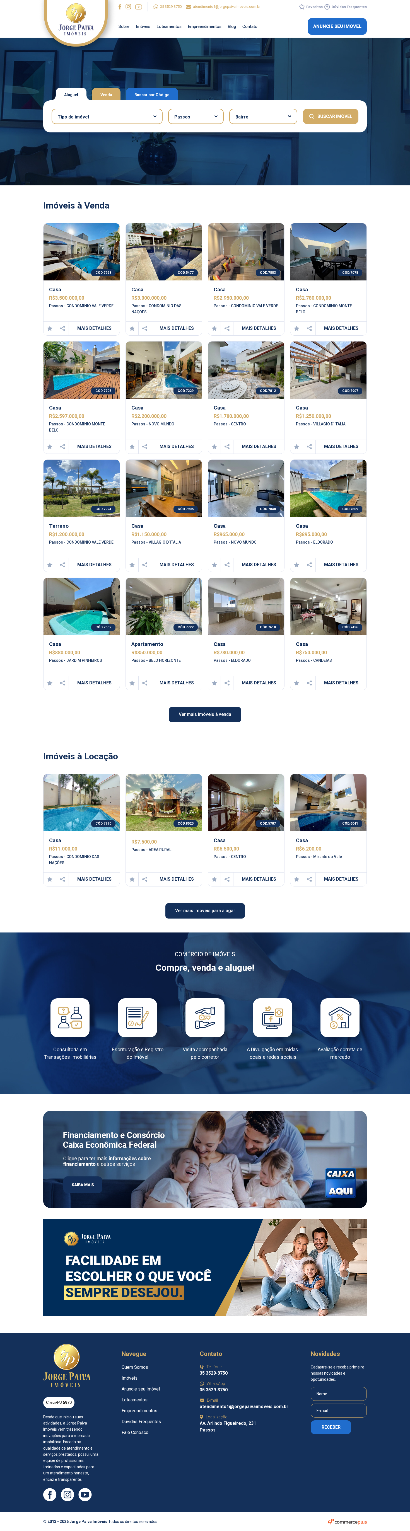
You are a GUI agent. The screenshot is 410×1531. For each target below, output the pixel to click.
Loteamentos (169, 27)
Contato (249, 27)
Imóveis (143, 27)
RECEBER (331, 1427)
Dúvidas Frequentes (141, 1421)
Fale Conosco (135, 1432)
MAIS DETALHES (94, 328)
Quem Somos (135, 1367)
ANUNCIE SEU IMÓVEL (337, 26)
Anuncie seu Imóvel (141, 1389)
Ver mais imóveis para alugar (205, 910)
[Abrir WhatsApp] (395, 1516)
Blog (232, 27)
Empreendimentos (204, 27)
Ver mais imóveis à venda (205, 714)
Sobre (124, 27)
